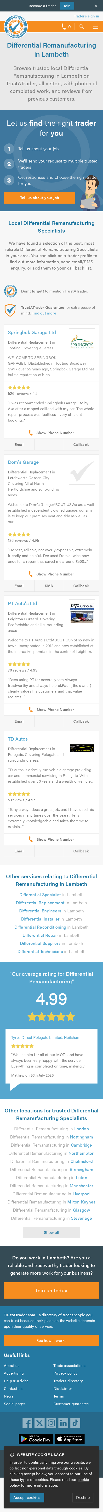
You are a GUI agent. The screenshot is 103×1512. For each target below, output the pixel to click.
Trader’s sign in (86, 15)
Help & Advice (16, 1380)
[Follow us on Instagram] (51, 1423)
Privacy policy (65, 1373)
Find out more (44, 313)
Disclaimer (62, 1388)
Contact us (13, 1388)
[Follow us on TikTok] (75, 1423)
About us (12, 1365)
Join (65, 5)
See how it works (51, 1340)
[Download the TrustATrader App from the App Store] (70, 1439)
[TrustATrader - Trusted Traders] (16, 23)
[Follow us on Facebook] (28, 1423)
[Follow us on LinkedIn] (63, 1423)
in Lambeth (51, 894)
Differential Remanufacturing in (51, 1129)
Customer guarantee (71, 1403)
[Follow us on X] (39, 1423)
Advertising (14, 1373)
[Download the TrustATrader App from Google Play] (36, 1439)
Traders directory (68, 1380)
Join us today (51, 1290)
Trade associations (69, 1365)
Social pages (15, 1403)
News (9, 1396)
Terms (58, 1396)
